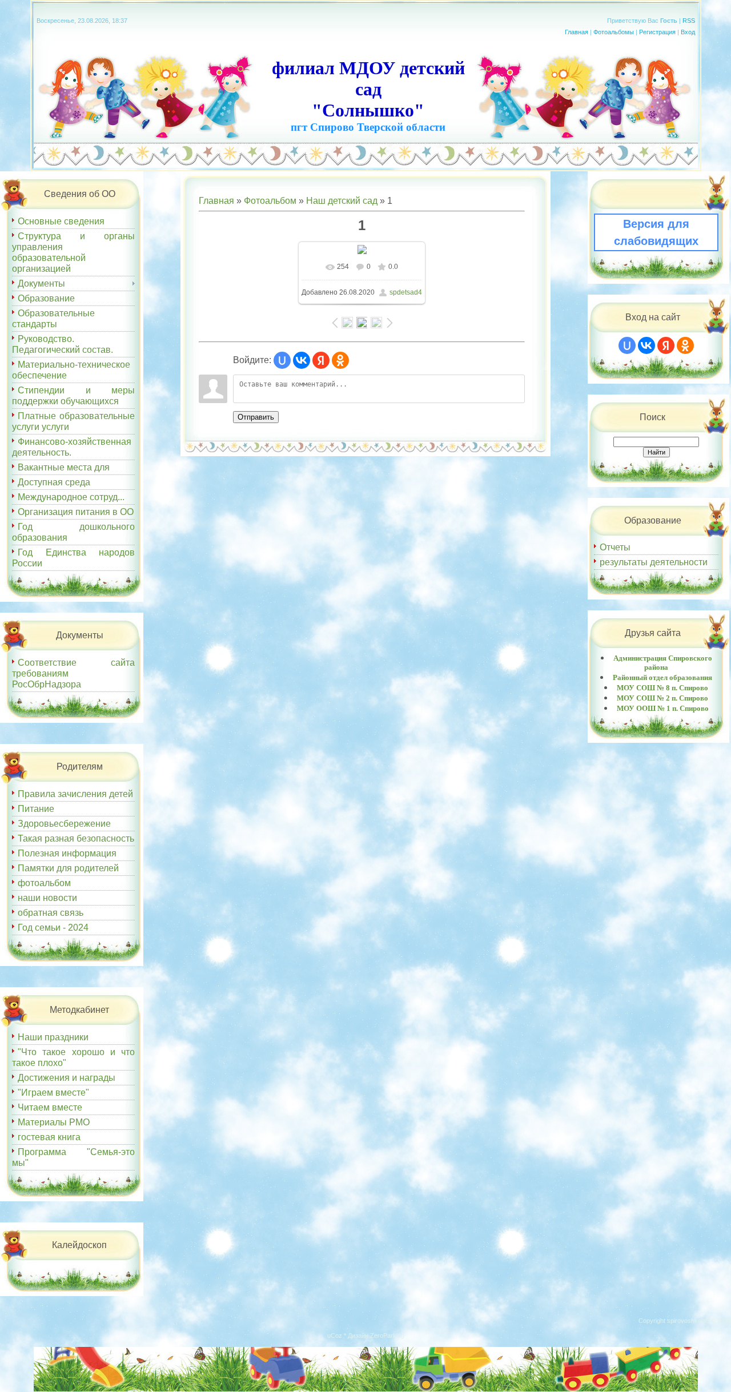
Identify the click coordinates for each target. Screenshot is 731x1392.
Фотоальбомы (613, 32)
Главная (576, 32)
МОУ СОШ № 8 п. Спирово (662, 687)
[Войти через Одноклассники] (340, 360)
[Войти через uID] (282, 360)
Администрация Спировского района (662, 662)
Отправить (256, 417)
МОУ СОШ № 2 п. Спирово (662, 698)
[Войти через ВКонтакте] (301, 360)
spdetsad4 (405, 292)
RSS (688, 20)
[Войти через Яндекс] (321, 360)
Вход (688, 32)
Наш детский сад (341, 201)
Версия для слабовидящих (656, 232)
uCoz (334, 1335)
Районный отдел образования (662, 677)
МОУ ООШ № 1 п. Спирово (663, 708)
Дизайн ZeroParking (376, 1335)
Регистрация (657, 32)
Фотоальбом (270, 201)
